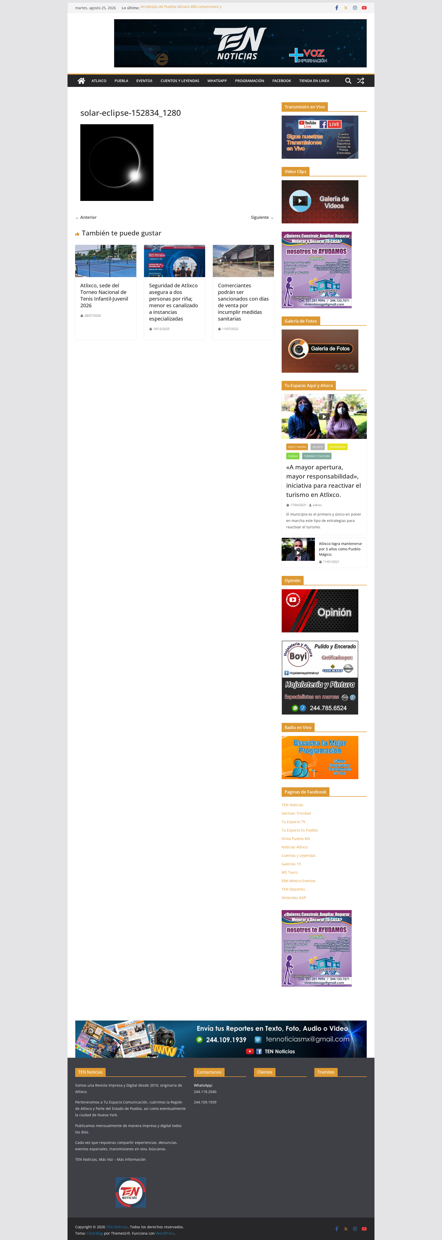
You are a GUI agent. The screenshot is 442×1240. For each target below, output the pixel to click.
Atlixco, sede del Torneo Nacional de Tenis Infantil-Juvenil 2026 (104, 295)
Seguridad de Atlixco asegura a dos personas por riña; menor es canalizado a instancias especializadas (173, 302)
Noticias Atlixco (295, 847)
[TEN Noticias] (81, 81)
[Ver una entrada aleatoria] (361, 81)
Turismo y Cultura (316, 456)
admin (317, 505)
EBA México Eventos (299, 880)
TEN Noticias (292, 804)
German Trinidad (296, 813)
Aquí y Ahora (297, 447)
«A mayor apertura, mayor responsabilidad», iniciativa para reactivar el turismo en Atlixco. (323, 481)
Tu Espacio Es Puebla (300, 830)
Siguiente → (262, 217)
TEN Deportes (293, 889)
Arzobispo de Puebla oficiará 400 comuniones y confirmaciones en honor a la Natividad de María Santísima (191, 10)
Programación (249, 80)
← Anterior (86, 217)
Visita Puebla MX (296, 838)
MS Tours (290, 872)
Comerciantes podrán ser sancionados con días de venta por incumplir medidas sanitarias (243, 302)
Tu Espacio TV (293, 821)
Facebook (281, 80)
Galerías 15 (291, 863)
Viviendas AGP (294, 897)
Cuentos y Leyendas (180, 80)
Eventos (144, 80)
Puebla (121, 80)
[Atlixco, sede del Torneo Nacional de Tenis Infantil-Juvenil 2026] (105, 248)
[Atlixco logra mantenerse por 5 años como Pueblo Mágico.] (298, 553)
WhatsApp (217, 80)
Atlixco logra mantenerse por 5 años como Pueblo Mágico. (340, 549)
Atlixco (99, 80)
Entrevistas (337, 447)
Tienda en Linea (314, 80)
